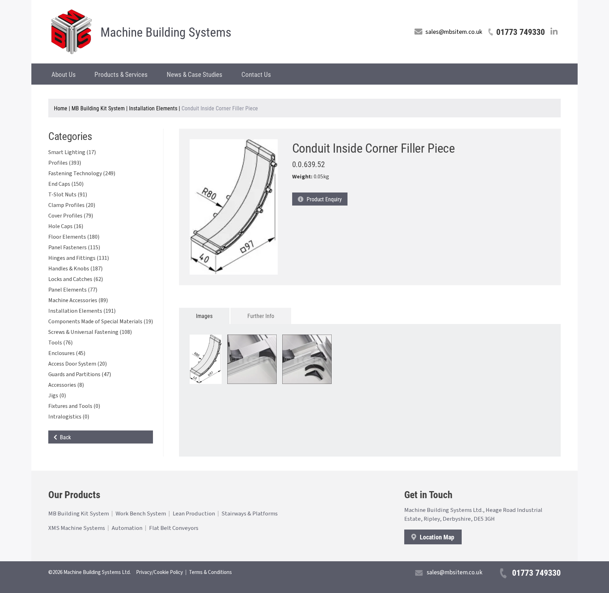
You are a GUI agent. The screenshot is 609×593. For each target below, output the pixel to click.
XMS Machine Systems (76, 528)
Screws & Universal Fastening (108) (90, 332)
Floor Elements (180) (73, 237)
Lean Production (194, 513)
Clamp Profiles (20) (71, 205)
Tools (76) (60, 343)
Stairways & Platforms (249, 513)
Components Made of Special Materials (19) (100, 321)
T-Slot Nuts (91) (67, 194)
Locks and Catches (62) (75, 279)
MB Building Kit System (98, 108)
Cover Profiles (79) (70, 216)
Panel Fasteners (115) (74, 247)
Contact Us (256, 74)
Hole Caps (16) (65, 226)
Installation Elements (153, 108)
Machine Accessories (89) (78, 300)
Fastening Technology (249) (81, 173)
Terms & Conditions (210, 572)
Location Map (436, 537)
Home (60, 108)
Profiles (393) (64, 163)
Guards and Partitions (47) (79, 374)
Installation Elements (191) (82, 311)
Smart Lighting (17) (72, 152)
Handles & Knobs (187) (75, 269)
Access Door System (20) (77, 364)
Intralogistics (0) (68, 417)
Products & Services (121, 74)
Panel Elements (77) (72, 290)
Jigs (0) (57, 395)
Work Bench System (141, 513)
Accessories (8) (66, 385)
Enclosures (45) (66, 353)
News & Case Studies (194, 74)
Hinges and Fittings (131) (78, 258)
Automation (127, 528)
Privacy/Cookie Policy (159, 572)
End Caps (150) (66, 184)
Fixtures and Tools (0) (74, 406)
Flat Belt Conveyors (173, 528)
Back (64, 437)
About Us (63, 74)
